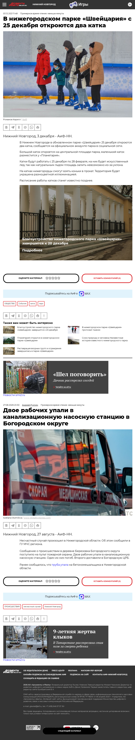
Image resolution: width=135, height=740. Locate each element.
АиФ (24, 119)
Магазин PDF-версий (91, 671)
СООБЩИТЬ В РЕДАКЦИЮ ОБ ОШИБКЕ (41, 678)
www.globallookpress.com (37, 518)
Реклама (72, 671)
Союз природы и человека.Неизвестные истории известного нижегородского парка (105, 339)
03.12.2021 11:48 (10, 13)
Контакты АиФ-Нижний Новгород (110, 675)
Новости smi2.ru (14, 395)
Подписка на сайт (79, 675)
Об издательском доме (35, 671)
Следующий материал (69, 731)
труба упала (60, 564)
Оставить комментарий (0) (107, 278)
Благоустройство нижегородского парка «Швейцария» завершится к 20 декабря (72, 241)
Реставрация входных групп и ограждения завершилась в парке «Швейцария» (39, 349)
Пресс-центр (58, 671)
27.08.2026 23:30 (11, 405)
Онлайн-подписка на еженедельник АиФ (44, 675)
